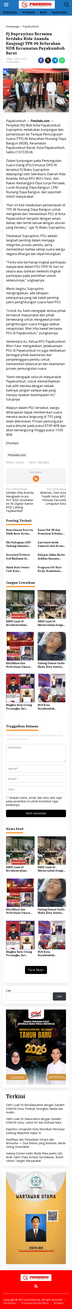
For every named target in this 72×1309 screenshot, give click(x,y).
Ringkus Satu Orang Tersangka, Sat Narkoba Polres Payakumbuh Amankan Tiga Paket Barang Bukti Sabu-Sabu (19, 707)
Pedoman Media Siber (35, 1303)
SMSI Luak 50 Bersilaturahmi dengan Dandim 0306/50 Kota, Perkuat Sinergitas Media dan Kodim (18, 623)
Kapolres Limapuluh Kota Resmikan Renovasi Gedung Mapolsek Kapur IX (35, 1131)
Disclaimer (9, 1303)
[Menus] (6, 4)
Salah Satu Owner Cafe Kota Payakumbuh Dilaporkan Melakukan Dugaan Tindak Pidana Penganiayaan (18, 569)
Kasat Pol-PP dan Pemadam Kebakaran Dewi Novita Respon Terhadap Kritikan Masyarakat (52, 531)
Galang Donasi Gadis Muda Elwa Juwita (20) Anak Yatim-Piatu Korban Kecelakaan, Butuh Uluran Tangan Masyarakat (51, 665)
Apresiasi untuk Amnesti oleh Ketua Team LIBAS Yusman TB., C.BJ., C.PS (51, 544)
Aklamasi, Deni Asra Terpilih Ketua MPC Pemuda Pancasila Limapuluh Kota (53, 496)
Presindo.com (17, 455)
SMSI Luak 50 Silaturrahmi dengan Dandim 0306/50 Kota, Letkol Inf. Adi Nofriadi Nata (51, 623)
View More (36, 970)
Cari (8, 990)
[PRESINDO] (37, 4)
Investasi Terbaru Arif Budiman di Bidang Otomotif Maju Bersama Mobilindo (18, 556)
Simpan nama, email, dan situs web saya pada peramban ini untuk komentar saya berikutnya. (34, 801)
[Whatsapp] (62, 60)
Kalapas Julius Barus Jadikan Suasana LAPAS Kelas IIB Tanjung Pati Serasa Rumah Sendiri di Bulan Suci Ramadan (51, 556)
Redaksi (58, 1303)
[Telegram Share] (55, 60)
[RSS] (36, 478)
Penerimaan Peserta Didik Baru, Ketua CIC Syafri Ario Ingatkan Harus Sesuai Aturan (19, 531)
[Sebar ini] (41, 60)
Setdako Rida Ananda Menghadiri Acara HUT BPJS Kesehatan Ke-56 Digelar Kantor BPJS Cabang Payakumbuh (20, 500)
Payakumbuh (12, 61)
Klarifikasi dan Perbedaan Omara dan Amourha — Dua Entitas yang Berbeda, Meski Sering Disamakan (19, 665)
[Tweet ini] (48, 60)
